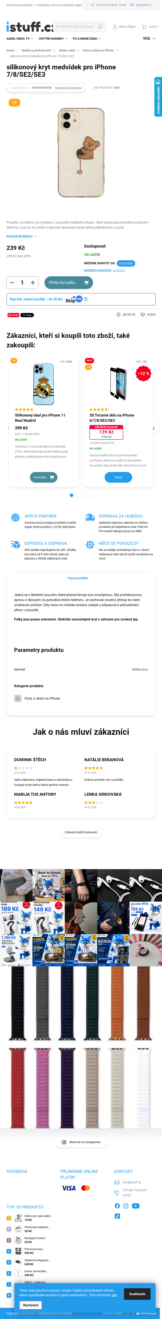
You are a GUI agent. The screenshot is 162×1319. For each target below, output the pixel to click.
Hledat (100, 26)
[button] (71, 495)
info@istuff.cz (132, 1182)
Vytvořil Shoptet (112, 1313)
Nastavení (30, 1305)
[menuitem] (21, 38)
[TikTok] (117, 1215)
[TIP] (44, 384)
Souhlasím (137, 1294)
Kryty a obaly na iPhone (42, 698)
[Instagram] (126, 1205)
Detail (118, 477)
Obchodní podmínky (20, 5)
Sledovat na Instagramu (85, 1142)
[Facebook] (117, 1205)
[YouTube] (135, 1205)
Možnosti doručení (104, 270)
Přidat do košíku (62, 282)
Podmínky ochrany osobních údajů (59, 5)
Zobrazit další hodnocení (81, 832)
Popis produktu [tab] (78, 578)
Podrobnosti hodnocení (68, 87)
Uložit (15, 315)
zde (114, 1295)
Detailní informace (20, 236)
